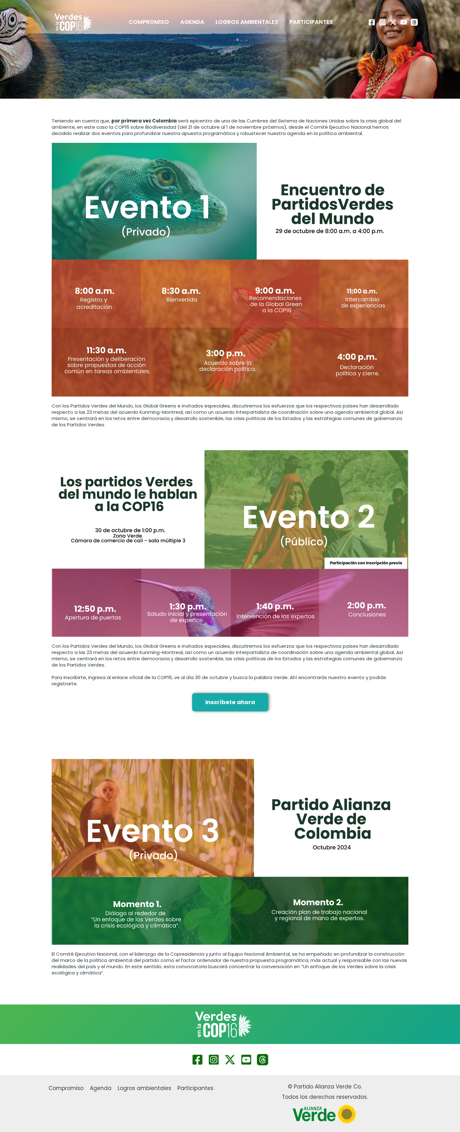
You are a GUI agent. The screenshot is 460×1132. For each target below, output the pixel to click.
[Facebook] (371, 22)
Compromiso (149, 22)
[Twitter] (230, 1059)
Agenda (192, 22)
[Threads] (414, 22)
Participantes (311, 22)
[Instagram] (382, 22)
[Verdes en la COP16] (73, 21)
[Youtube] (403, 22)
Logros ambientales (247, 22)
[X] (393, 22)
